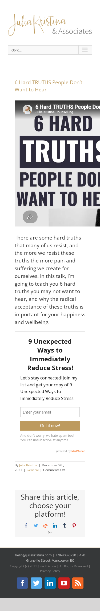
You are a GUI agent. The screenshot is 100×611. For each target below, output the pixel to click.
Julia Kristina (28, 465)
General (33, 470)
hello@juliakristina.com (33, 555)
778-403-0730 (65, 555)
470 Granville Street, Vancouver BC (55, 558)
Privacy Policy (50, 571)
